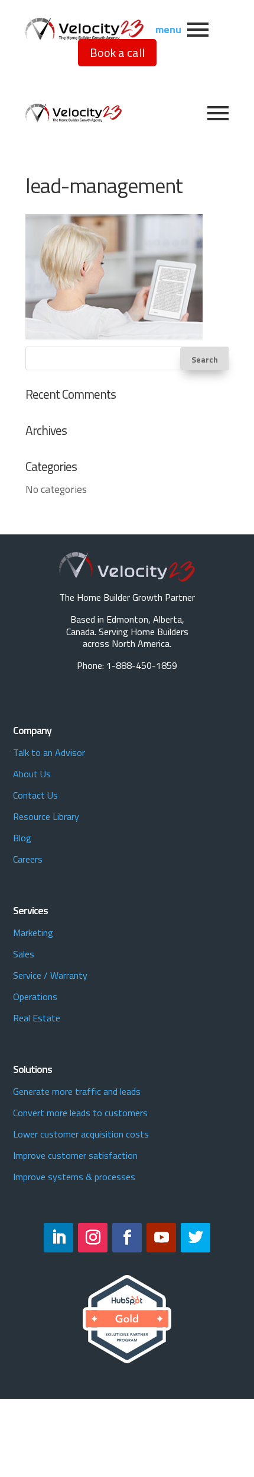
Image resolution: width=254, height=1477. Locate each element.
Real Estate (36, 1018)
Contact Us (35, 795)
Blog (22, 838)
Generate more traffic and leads (77, 1091)
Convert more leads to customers (80, 1113)
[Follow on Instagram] (93, 1237)
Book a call (117, 52)
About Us (32, 774)
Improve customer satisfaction (75, 1155)
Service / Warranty (50, 975)
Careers (28, 859)
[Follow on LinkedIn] (58, 1237)
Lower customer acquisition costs (81, 1134)
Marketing (33, 932)
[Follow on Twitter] (195, 1237)
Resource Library (46, 816)
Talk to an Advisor (49, 752)
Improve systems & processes (74, 1177)
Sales (23, 954)
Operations (35, 996)
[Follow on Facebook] (127, 1237)
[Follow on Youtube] (161, 1237)
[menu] (198, 29)
